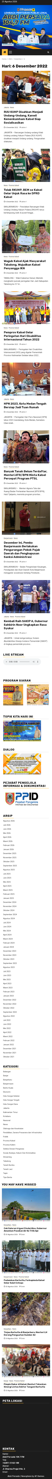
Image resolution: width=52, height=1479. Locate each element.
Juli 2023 (6, 971)
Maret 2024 (7, 939)
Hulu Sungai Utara (10, 1104)
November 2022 (9, 1004)
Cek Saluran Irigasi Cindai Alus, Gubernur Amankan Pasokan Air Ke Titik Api (25, 1229)
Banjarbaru (7, 1080)
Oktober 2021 (8, 1057)
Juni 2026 (7, 829)
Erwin (23, 1234)
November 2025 (9, 857)
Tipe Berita (7, 1177)
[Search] (48, 52)
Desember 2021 (9, 1048)
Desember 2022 (9, 1000)
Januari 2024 (8, 947)
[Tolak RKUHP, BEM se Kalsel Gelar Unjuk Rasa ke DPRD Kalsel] (26, 165)
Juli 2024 (6, 922)
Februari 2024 (8, 943)
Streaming (7, 1157)
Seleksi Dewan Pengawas (13, 1149)
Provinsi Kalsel (14, 185)
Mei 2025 (7, 882)
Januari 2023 (8, 996)
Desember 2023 (9, 951)
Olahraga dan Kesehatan (13, 1128)
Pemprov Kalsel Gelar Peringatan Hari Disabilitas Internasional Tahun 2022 (22, 336)
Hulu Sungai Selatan (11, 1096)
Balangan (7, 1071)
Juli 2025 (6, 874)
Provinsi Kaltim (9, 1145)
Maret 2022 (7, 1036)
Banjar (5, 1075)
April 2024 (7, 935)
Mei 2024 (7, 931)
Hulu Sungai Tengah (11, 1100)
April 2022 (7, 1032)
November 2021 (9, 1053)
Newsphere (26, 1476)
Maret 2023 (7, 988)
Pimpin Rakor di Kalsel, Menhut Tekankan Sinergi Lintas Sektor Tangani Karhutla (25, 1385)
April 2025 (7, 886)
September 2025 (10, 866)
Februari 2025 (8, 894)
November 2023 (9, 955)
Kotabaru (7, 1116)
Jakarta (6, 107)
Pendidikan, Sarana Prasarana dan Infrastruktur (22, 1132)
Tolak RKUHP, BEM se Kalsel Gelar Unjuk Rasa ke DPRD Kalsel (23, 193)
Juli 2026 (6, 825)
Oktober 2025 (8, 861)
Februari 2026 (8, 845)
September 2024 (10, 914)
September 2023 (10, 963)
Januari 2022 (8, 1044)
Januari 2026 (8, 849)
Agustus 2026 (9, 821)
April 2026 (7, 837)
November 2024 (9, 906)
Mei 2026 (7, 833)
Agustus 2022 (9, 1016)
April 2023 (7, 983)
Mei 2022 (7, 1028)
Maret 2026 (7, 841)
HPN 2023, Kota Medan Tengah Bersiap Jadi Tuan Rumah (25, 405)
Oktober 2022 (8, 1008)
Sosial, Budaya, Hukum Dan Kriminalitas (19, 1153)
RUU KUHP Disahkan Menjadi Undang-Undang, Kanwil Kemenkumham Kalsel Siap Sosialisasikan (23, 117)
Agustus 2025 (9, 870)
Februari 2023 (8, 992)
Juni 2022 (7, 1024)
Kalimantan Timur (10, 1112)
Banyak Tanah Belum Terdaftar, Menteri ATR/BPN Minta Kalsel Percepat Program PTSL (25, 475)
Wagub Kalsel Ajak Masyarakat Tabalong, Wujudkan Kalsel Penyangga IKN (25, 264)
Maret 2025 (7, 890)
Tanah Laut (7, 1169)
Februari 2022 (8, 1040)
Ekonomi (6, 1092)
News (12, 107)
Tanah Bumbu (9, 1165)
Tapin (5, 1173)
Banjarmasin (8, 538)
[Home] (4, 52)
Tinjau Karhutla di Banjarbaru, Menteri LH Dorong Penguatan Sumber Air (25, 1333)
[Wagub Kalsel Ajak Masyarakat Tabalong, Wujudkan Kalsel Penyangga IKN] (26, 236)
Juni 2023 (7, 975)
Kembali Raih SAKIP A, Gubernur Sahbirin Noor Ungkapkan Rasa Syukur (26, 624)
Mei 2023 (7, 979)
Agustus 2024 (9, 918)
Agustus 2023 (9, 967)
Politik (5, 1137)
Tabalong (7, 1161)
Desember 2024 (9, 902)
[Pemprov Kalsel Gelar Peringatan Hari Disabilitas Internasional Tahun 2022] (26, 307)
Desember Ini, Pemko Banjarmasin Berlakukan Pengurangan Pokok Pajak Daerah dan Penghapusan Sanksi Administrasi (22, 550)
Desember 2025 (9, 853)
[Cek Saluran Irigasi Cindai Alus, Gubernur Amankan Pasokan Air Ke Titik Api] (26, 1205)
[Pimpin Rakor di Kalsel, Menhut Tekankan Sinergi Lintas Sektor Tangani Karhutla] (26, 1360)
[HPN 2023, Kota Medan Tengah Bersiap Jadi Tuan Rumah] (26, 379)
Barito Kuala (8, 1088)
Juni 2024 (7, 926)
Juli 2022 (6, 1020)
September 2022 (10, 1012)
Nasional (6, 1120)
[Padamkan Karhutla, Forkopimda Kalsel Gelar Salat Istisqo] (26, 1256)
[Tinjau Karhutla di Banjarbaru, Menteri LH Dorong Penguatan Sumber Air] (26, 1308)
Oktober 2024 (8, 910)
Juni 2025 (7, 878)
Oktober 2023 (8, 959)
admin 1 (24, 127)
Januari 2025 (8, 898)
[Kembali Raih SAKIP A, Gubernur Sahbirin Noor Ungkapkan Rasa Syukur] (26, 596)
